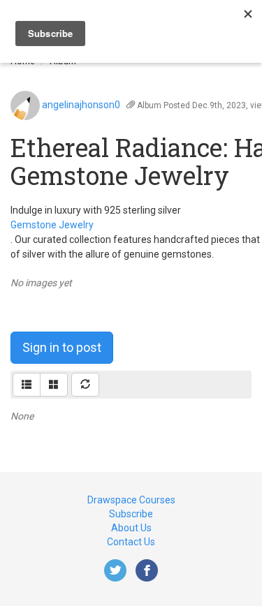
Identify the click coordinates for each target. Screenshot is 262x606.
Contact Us (131, 541)
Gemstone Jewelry (52, 224)
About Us (131, 527)
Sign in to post (61, 347)
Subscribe (131, 513)
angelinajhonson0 (81, 104)
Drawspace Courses (131, 499)
